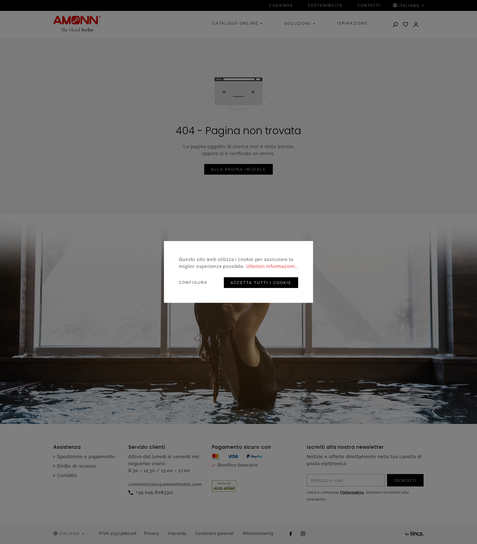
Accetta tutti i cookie (261, 283)
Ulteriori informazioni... (272, 266)
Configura (193, 283)
